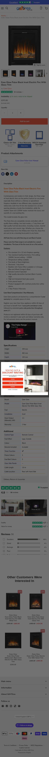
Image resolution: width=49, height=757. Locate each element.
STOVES (13, 379)
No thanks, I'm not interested (12, 389)
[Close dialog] (47, 363)
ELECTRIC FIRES (13, 383)
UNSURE (13, 386)
